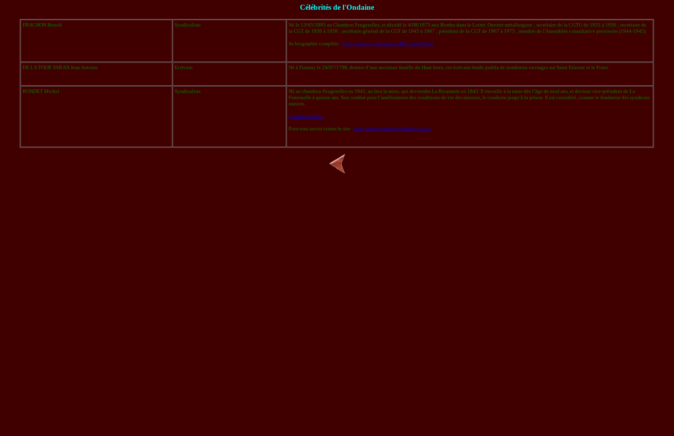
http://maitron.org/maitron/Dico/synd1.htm (388, 43)
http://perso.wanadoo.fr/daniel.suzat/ (393, 129)
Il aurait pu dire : (306, 116)
